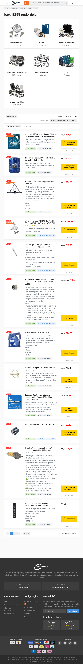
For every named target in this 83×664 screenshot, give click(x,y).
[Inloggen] (71, 2)
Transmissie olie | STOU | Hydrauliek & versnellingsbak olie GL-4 (40, 159)
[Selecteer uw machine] (26, 3)
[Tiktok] (70, 643)
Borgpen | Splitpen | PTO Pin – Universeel (41, 368)
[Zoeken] (66, 3)
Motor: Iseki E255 (12, 126)
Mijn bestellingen (30, 610)
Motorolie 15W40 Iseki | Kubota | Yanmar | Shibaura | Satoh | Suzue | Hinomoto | (41, 135)
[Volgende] (28, 533)
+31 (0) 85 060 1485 (22, 587)
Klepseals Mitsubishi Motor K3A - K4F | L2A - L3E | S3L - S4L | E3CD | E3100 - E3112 (40, 282)
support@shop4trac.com (60, 587)
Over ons (27, 614)
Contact (7, 602)
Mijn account (28, 607)
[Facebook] (60, 643)
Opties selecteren (69, 318)
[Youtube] (75, 643)
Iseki (29, 8)
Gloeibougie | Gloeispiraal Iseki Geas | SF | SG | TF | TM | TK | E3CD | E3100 (41, 246)
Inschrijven (73, 611)
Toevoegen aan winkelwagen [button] (69, 143)
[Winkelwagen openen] (76, 2)
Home (7, 8)
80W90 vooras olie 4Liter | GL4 (37, 333)
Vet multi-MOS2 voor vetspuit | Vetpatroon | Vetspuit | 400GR (37, 504)
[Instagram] (65, 643)
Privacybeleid (9, 613)
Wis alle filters (27, 126)
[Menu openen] (7, 2)
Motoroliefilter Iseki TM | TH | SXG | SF (40, 424)
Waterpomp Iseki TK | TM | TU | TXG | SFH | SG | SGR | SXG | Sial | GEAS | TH (40, 222)
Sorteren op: (44, 121)
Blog (25, 617)
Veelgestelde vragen (11, 605)
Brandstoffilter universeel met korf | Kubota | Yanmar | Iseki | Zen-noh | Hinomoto (39, 450)
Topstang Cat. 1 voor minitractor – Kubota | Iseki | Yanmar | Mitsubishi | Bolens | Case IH (39, 397)
